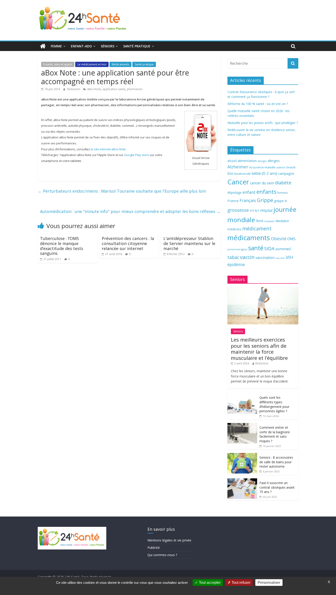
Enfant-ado (81, 46)
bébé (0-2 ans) (264, 173)
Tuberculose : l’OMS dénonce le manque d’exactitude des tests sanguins (61, 246)
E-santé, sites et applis (57, 64)
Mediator (282, 221)
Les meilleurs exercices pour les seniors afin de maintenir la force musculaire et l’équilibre (259, 348)
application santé (114, 89)
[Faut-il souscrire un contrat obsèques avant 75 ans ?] (242, 481)
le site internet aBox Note (108, 149)
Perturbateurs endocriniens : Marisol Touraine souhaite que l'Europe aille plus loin (122, 191)
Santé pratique (136, 46)
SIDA (269, 248)
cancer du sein (262, 183)
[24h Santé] (43, 46)
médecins (234, 229)
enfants (266, 191)
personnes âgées (237, 249)
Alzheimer (237, 167)
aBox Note (94, 89)
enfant (249, 192)
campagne (286, 173)
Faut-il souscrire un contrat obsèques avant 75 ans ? (277, 487)
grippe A (280, 201)
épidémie (236, 264)
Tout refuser (241, 582)
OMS (291, 238)
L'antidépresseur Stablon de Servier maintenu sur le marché (189, 243)
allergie (262, 161)
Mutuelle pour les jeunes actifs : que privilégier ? (262, 123)
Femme (56, 46)
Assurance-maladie (262, 167)
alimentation (247, 161)
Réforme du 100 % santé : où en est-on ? (257, 104)
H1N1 (254, 210)
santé (255, 248)
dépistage (234, 192)
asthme (280, 167)
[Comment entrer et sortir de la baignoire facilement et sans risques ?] (242, 425)
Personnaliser (269, 582)
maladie (269, 221)
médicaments (248, 237)
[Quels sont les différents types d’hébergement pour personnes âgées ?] (242, 395)
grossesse (238, 210)
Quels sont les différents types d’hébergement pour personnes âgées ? (274, 404)
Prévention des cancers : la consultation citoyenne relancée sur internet (128, 243)
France (233, 200)
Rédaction (74, 89)
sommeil (283, 248)
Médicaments (120, 64)
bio (230, 173)
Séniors (107, 46)
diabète (283, 182)
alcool (232, 160)
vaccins (280, 258)
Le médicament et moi (91, 64)
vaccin (247, 257)
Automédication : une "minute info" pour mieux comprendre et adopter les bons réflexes (130, 211)
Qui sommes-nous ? (162, 555)
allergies (274, 161)
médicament (257, 228)
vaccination (265, 257)
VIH (289, 257)
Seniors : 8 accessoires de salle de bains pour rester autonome (276, 461)
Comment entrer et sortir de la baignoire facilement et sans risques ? (274, 434)
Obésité (278, 238)
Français (248, 200)
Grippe (265, 200)
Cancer (238, 181)
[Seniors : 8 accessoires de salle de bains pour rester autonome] (242, 455)
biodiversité (242, 174)
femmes (282, 193)
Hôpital (266, 210)
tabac (233, 257)
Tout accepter (209, 582)
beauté (291, 167)
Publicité (153, 547)
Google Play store (136, 155)
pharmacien (134, 89)
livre (259, 220)
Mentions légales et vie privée (169, 540)
